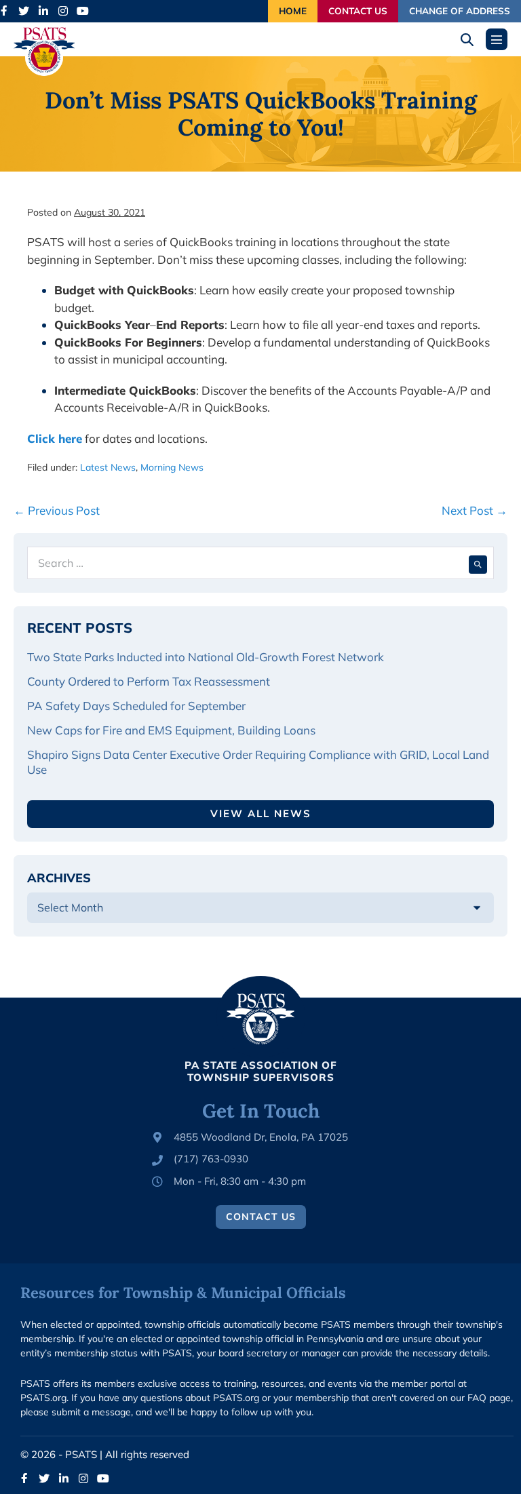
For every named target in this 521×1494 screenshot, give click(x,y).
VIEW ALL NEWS (260, 813)
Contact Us (357, 10)
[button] (472, 40)
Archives (59, 878)
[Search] (478, 563)
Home (293, 10)
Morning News (172, 467)
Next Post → (474, 510)
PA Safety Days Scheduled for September (137, 706)
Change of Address (459, 10)
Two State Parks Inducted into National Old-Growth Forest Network (207, 657)
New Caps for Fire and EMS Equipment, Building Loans (172, 730)
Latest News (108, 467)
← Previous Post (57, 510)
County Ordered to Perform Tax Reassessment (150, 681)
